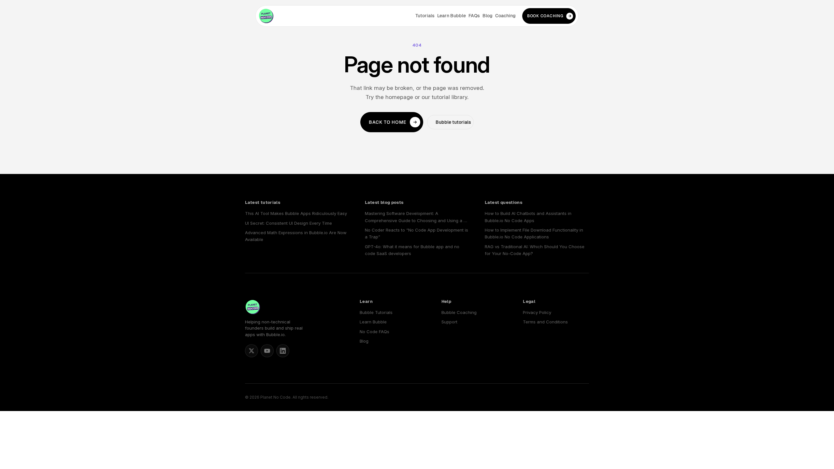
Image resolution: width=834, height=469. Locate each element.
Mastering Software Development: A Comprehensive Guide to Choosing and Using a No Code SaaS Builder (417, 217)
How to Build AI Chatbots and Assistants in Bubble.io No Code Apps (528, 217)
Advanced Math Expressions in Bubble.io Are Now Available (296, 236)
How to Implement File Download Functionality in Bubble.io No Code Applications (534, 233)
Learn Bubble (451, 15)
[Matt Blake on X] (251, 350)
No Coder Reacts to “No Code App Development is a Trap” (416, 233)
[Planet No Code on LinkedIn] (282, 350)
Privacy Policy (537, 312)
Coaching (505, 15)
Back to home (388, 122)
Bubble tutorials (453, 122)
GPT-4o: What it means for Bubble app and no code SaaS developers (412, 250)
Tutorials (425, 15)
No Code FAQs (374, 331)
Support (449, 321)
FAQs (474, 15)
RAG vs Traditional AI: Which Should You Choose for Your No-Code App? (534, 250)
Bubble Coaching (459, 312)
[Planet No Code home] (266, 16)
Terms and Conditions (545, 321)
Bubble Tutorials (376, 312)
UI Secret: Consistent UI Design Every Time (288, 223)
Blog (487, 15)
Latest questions (503, 202)
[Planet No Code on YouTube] (267, 350)
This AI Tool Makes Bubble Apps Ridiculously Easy (296, 213)
